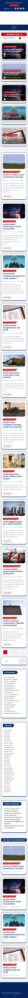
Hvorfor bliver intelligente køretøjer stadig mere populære (12, 424)
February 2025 (8, 768)
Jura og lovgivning (9, 696)
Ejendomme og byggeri (11, 679)
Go (22, 661)
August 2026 (8, 730)
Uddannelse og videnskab (11, 713)
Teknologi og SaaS (9, 711)
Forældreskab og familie (11, 690)
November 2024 (9, 775)
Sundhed (6, 709)
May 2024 (7, 787)
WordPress (23, 993)
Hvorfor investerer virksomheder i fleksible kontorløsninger (13, 623)
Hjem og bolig (8, 692)
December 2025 (8, 747)
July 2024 (6, 783)
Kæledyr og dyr (8, 698)
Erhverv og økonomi (10, 681)
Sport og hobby (8, 707)
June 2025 (7, 760)
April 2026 (7, 739)
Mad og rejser (8, 703)
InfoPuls (14, 15)
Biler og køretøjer (9, 677)
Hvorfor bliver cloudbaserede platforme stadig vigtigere (13, 117)
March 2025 (7, 766)
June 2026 (7, 735)
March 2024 (7, 792)
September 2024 (9, 779)
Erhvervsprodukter (9, 684)
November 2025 (9, 749)
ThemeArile (19, 995)
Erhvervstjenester (9, 686)
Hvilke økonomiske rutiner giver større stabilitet (11, 375)
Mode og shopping (9, 705)
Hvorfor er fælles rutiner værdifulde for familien (11, 74)
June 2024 (7, 785)
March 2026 (7, 741)
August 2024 (8, 781)
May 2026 (7, 737)
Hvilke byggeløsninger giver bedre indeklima (12, 522)
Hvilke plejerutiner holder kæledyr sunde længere (12, 476)
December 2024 (8, 773)
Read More (7, 196)
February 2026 (8, 743)
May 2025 (7, 762)
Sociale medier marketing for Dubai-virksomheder (13, 95)
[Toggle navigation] (14, 27)
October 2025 (8, 751)
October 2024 (8, 777)
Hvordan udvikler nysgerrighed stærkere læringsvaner (13, 571)
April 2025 (7, 764)
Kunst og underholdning (11, 700)
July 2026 (6, 732)
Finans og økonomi (9, 688)
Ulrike (8, 56)
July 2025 (6, 758)
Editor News (10, 995)
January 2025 (8, 770)
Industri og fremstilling (11, 694)
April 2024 (7, 789)
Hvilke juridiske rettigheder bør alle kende (14, 52)
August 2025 (8, 756)
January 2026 (8, 745)
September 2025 (9, 753)
